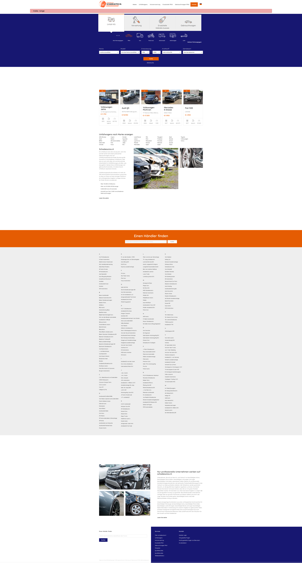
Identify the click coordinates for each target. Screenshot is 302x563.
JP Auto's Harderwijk (126, 395)
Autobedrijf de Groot (126, 299)
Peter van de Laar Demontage (151, 257)
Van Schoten (168, 274)
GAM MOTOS (124, 287)
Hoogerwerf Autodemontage (128, 340)
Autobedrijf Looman (148, 271)
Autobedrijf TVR (169, 324)
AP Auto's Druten (103, 269)
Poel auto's (146, 359)
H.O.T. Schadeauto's (126, 308)
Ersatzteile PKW (168, 4)
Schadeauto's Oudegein (149, 342)
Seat (170, 137)
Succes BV (167, 303)
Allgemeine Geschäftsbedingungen (106, 560)
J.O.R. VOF (123, 390)
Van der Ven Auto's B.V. (171, 352)
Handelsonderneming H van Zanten (130, 318)
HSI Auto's (123, 355)
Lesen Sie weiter (104, 198)
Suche (151, 58)
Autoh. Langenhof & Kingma (150, 264)
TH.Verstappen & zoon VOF (172, 369)
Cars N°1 (101, 387)
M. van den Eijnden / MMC (128, 257)
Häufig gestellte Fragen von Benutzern (189, 540)
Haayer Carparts (125, 313)
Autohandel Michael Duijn (105, 425)
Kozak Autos (124, 421)
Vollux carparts (169, 374)
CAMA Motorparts (103, 380)
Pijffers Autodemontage (149, 356)
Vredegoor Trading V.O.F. (171, 379)
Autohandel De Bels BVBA (105, 396)
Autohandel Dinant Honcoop (128, 335)
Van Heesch (124, 325)
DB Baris (101, 305)
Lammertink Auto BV (148, 262)
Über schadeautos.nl (160, 535)
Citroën (101, 144)
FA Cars (123, 273)
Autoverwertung (155, 4)
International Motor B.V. (127, 366)
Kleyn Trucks (124, 416)
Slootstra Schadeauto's (171, 284)
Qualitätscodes (159, 550)
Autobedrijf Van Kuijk (126, 426)
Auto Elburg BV (125, 262)
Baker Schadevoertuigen (105, 300)
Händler (194, 4)
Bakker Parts (102, 302)
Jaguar (124, 141)
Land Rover (137, 137)
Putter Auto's (146, 368)
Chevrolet (102, 142)
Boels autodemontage (105, 341)
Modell (123, 49)
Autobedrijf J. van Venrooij (172, 357)
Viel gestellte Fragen (184, 538)
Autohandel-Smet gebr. (171, 288)
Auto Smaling (168, 286)
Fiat (112, 142)
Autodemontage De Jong (127, 385)
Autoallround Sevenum (105, 279)
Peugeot (159, 137)
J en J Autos (124, 375)
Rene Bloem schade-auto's (106, 332)
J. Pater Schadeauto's (148, 349)
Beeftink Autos (103, 312)
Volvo (182, 141)
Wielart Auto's (168, 403)
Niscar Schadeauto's (148, 321)
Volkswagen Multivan (148, 108)
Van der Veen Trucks (170, 347)
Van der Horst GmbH (126, 345)
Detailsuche (150, 63)
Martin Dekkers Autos (104, 401)
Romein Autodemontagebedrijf (151, 399)
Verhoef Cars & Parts (170, 364)
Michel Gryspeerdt (126, 302)
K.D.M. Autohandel (125, 404)
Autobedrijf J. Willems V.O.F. (128, 382)
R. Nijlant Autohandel (148, 319)
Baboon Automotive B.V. (105, 297)
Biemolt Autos (102, 327)
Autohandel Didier (103, 411)
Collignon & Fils (103, 389)
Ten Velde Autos (169, 314)
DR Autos (101, 420)
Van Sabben (168, 257)
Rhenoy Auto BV (147, 385)
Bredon (101, 361)
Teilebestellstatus (159, 555)
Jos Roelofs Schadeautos (149, 397)
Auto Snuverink (169, 291)
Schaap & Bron (169, 264)
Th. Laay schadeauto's (149, 259)
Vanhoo (167, 342)
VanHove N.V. (124, 347)
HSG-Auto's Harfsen (126, 352)
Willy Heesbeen (125, 323)
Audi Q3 (125, 108)
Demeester (102, 406)
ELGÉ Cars (123, 264)
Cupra (112, 137)
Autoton (101, 286)
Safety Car (168, 259)
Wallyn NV (167, 395)
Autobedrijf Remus (148, 382)
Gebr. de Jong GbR (126, 387)
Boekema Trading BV (104, 339)
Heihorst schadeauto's (127, 328)
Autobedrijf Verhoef (170, 362)
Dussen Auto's (102, 428)
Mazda (136, 142)
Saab (159, 144)
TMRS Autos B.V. (169, 322)
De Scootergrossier (170, 276)
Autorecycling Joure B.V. (127, 392)
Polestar (159, 139)
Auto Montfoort (147, 302)
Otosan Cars (146, 340)
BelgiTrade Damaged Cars (106, 314)
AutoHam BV (124, 316)
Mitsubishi (149, 141)
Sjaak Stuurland (169, 301)
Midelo (144, 300)
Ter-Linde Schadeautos (171, 319)
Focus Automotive (125, 280)
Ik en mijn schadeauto (127, 364)
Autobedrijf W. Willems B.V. (172, 407)
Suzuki (171, 142)
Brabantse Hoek (103, 358)
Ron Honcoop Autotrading (127, 338)
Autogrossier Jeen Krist (127, 423)
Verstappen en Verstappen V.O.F (173, 367)
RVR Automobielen (147, 407)
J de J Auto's (124, 373)
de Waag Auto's (169, 393)
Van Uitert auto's (169, 338)
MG (147, 137)
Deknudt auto (102, 403)
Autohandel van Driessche (106, 423)
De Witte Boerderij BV (170, 412)
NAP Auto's (146, 316)
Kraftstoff (165, 49)
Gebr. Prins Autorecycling (149, 364)
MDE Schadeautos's (148, 290)
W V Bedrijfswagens (170, 388)
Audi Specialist (103, 274)
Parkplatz (157, 548)
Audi (100, 139)
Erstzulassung (146, 49)
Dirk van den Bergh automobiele (107, 317)
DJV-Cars (101, 413)
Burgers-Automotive (104, 371)
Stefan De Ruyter (147, 404)
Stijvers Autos (168, 293)
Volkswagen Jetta (106, 108)
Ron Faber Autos (125, 276)
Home (135, 4)
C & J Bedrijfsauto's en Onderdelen (108, 377)
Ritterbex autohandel (148, 392)
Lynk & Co (137, 141)
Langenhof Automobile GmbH (150, 266)
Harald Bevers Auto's (104, 324)
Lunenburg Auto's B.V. (148, 276)
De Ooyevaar (146, 333)
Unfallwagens (143, 4)
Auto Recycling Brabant (105, 276)
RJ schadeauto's (147, 395)
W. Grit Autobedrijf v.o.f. (127, 294)
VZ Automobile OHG (170, 381)
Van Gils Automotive (126, 292)
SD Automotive (169, 279)
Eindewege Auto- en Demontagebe (130, 259)
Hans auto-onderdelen (127, 320)
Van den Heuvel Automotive (128, 333)
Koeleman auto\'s (125, 418)
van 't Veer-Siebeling (170, 350)
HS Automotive (125, 350)
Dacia (112, 139)
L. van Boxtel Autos (104, 351)
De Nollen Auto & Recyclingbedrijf (151, 324)
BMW (100, 141)
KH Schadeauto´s (125, 409)
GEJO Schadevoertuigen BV (128, 289)
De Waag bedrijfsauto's (171, 390)
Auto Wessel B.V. (169, 400)
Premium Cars (146, 361)
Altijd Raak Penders (104, 266)
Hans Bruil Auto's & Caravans (106, 368)
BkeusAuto (102, 329)
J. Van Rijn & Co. (147, 390)
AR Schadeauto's (103, 271)
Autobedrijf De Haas (126, 311)
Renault (159, 142)
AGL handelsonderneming (106, 264)
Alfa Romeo (102, 137)
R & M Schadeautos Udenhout (150, 375)
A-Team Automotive (104, 259)
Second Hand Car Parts (171, 281)
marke (101, 49)
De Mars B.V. (146, 288)
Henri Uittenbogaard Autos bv (129, 330)
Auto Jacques (124, 378)
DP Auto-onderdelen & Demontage (108, 418)
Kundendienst (182, 543)
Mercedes (137, 144)
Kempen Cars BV (125, 406)
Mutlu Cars (146, 310)
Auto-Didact (102, 408)
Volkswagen (184, 139)
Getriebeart (187, 49)
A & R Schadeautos (104, 257)
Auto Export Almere (104, 356)
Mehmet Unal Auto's (148, 293)
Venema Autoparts (170, 355)
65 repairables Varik (170, 345)
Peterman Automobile (148, 354)
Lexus (135, 139)
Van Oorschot (146, 330)
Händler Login (183, 535)
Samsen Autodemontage (171, 262)
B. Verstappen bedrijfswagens (173, 372)
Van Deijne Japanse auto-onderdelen (109, 398)
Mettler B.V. (146, 295)
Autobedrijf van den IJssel (128, 361)
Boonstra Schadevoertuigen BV (107, 344)
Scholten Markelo (169, 271)
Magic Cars (146, 285)
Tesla (170, 144)
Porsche (159, 141)
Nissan (148, 142)
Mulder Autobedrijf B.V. (149, 307)
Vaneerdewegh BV (170, 340)
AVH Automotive (103, 288)
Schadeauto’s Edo (169, 266)
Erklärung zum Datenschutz (131, 560)
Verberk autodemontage (171, 359)
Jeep (123, 142)
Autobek (101, 281)
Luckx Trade (146, 274)
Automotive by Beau (104, 310)
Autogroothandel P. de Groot (128, 297)
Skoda (171, 139)
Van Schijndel (168, 269)
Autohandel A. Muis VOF (149, 305)
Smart (171, 141)
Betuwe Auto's (102, 322)
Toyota (183, 137)
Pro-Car (145, 366)
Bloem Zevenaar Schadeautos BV (108, 334)
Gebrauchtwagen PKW (182, 4)
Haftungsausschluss (119, 560)
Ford (112, 144)
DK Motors (102, 415)
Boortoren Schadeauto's (105, 346)
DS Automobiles (115, 141)
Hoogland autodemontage (128, 342)
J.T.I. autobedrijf (125, 397)
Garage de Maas (147, 283)
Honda (124, 137)
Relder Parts (146, 380)
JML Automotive (125, 380)
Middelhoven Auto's (148, 297)
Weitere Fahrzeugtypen (194, 42)
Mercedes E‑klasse (168, 108)
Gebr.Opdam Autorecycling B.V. (151, 335)
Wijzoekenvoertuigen (170, 405)
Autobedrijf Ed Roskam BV (150, 402)
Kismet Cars (124, 411)
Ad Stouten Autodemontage (172, 298)
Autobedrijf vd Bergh (104, 319)
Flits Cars (123, 278)
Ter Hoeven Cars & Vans (171, 317)
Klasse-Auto (124, 413)
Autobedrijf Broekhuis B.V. (106, 363)
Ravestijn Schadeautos (149, 378)
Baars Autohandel (103, 295)
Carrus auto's (102, 384)
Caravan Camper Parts (105, 382)
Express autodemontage (127, 266)
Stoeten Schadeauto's (170, 296)
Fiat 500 (189, 108)
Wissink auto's (168, 410)
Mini (147, 139)
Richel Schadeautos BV (149, 387)
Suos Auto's (168, 305)
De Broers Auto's (103, 366)
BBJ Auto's (102, 307)
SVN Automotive (169, 308)
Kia (123, 144)
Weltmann (167, 398)
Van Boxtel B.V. (103, 353)
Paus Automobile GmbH (149, 351)
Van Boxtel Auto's (103, 349)
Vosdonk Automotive (170, 377)
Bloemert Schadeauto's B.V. (106, 336)
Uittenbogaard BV (169, 331)
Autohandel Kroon (103, 284)
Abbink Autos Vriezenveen (106, 262)
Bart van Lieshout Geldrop (150, 269)
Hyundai (124, 139)
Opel (147, 144)
